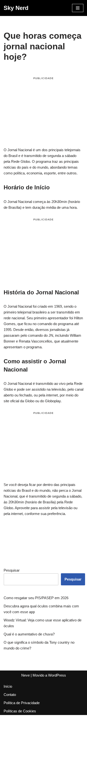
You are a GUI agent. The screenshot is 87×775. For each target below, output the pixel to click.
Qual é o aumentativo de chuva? (29, 634)
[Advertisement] (43, 113)
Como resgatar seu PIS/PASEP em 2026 (36, 598)
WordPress (57, 675)
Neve (25, 675)
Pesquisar (12, 570)
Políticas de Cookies (20, 711)
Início (8, 686)
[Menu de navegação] (77, 8)
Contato (10, 695)
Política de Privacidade (22, 703)
